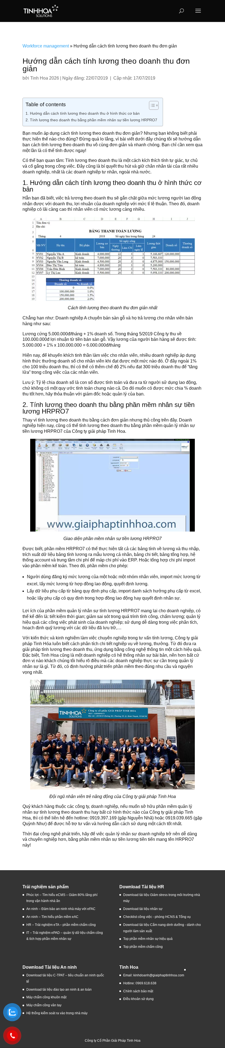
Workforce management (45, 46)
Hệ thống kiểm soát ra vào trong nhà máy (57, 1013)
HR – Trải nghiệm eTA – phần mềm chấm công (61, 925)
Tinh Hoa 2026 (44, 78)
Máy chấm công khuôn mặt (46, 997)
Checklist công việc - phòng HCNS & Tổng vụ (157, 917)
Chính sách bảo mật (138, 991)
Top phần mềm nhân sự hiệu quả (148, 939)
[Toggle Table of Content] (151, 105)
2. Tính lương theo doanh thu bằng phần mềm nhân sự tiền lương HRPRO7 (91, 120)
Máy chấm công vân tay (43, 1005)
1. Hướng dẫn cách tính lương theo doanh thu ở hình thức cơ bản (83, 113)
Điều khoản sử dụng (138, 999)
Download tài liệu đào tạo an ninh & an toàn (59, 989)
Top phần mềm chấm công (143, 947)
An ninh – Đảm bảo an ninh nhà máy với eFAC (60, 909)
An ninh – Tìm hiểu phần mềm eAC (52, 917)
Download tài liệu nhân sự (142, 909)
